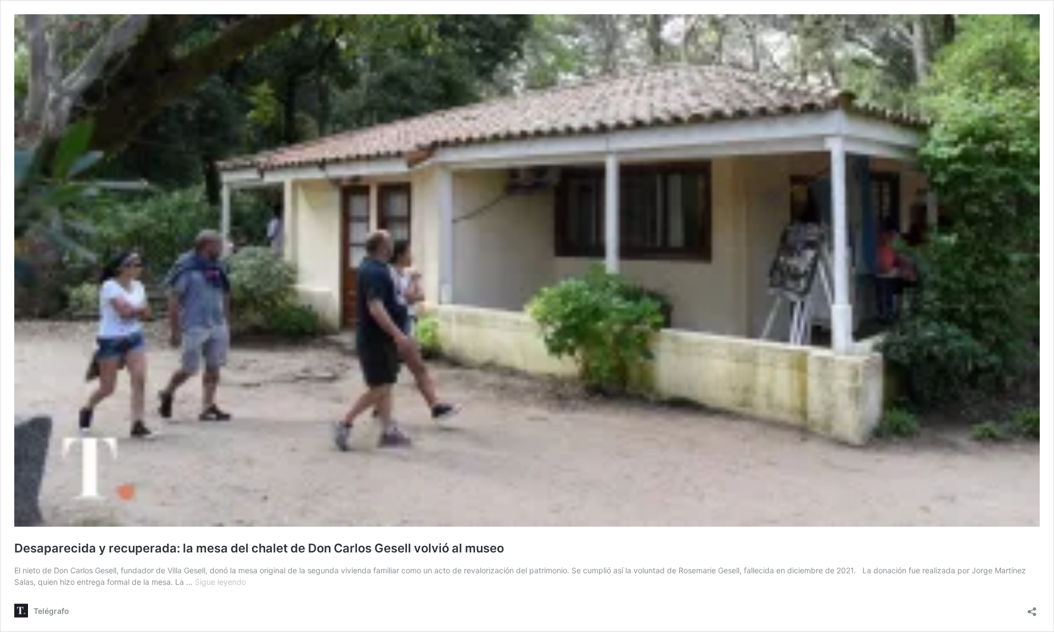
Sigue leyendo (220, 581)
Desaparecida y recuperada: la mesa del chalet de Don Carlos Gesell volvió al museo (259, 548)
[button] (527, 270)
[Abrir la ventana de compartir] (1032, 608)
